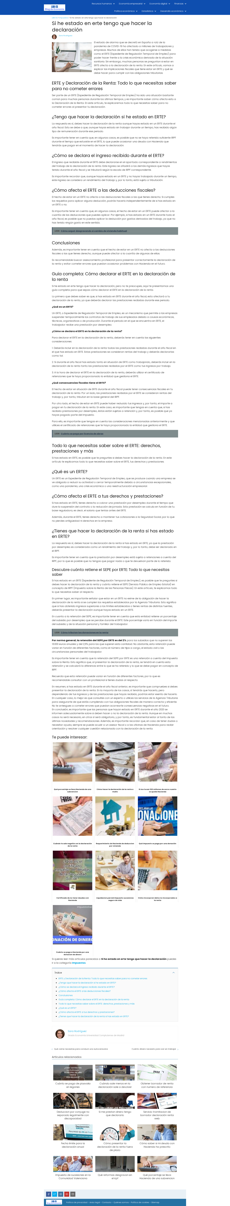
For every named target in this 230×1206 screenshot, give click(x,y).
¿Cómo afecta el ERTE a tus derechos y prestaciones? (87, 1012)
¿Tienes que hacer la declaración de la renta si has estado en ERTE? (94, 1016)
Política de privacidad (76, 1202)
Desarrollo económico (171, 11)
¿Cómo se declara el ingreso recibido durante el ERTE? (87, 987)
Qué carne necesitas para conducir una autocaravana (81, 1049)
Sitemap (155, 1202)
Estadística (147, 11)
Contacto (106, 1202)
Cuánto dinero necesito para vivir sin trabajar (154, 1049)
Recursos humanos (102, 3)
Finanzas (178, 3)
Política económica (124, 11)
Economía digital (158, 3)
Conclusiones (66, 995)
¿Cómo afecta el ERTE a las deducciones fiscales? (85, 991)
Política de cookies (140, 1202)
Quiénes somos (121, 1202)
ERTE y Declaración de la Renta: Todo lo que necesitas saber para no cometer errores (103, 978)
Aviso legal (95, 1202)
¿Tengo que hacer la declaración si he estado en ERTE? (87, 982)
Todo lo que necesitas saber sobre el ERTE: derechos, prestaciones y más (97, 1003)
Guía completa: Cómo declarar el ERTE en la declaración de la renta (94, 999)
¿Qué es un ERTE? (67, 1008)
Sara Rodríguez (65, 35)
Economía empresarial (130, 3)
